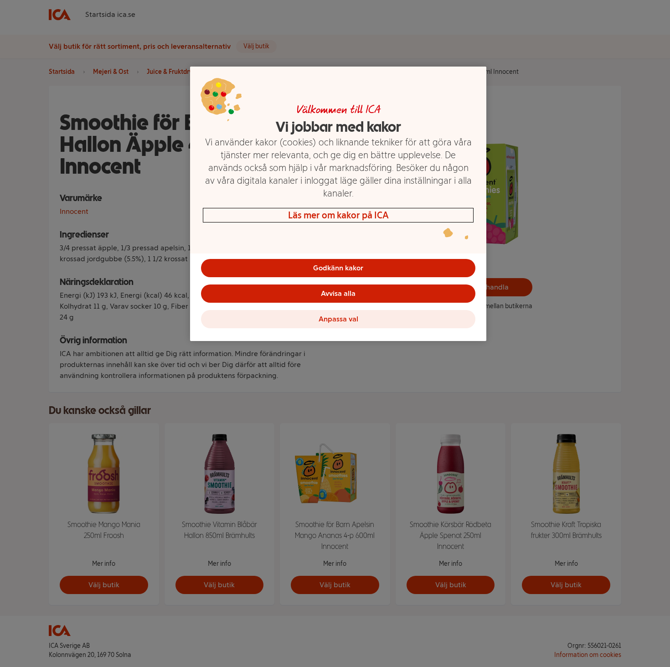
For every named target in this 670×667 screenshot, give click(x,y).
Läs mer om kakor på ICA (338, 215)
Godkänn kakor (338, 268)
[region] (338, 204)
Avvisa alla (338, 293)
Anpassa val (338, 319)
